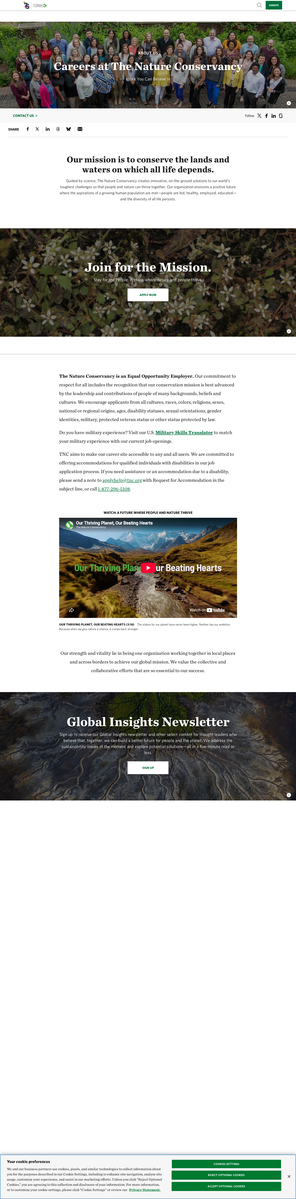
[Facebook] (28, 129)
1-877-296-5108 (114, 489)
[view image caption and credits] (288, 102)
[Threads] (58, 129)
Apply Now (148, 295)
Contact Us (23, 116)
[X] (37, 129)
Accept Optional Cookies (226, 1186)
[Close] (289, 1176)
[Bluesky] (68, 129)
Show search (259, 5)
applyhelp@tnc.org (122, 480)
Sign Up (148, 767)
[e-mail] (80, 129)
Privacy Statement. (145, 1190)
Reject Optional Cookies (226, 1175)
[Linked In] (48, 129)
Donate (274, 5)
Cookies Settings (226, 1164)
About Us (148, 53)
